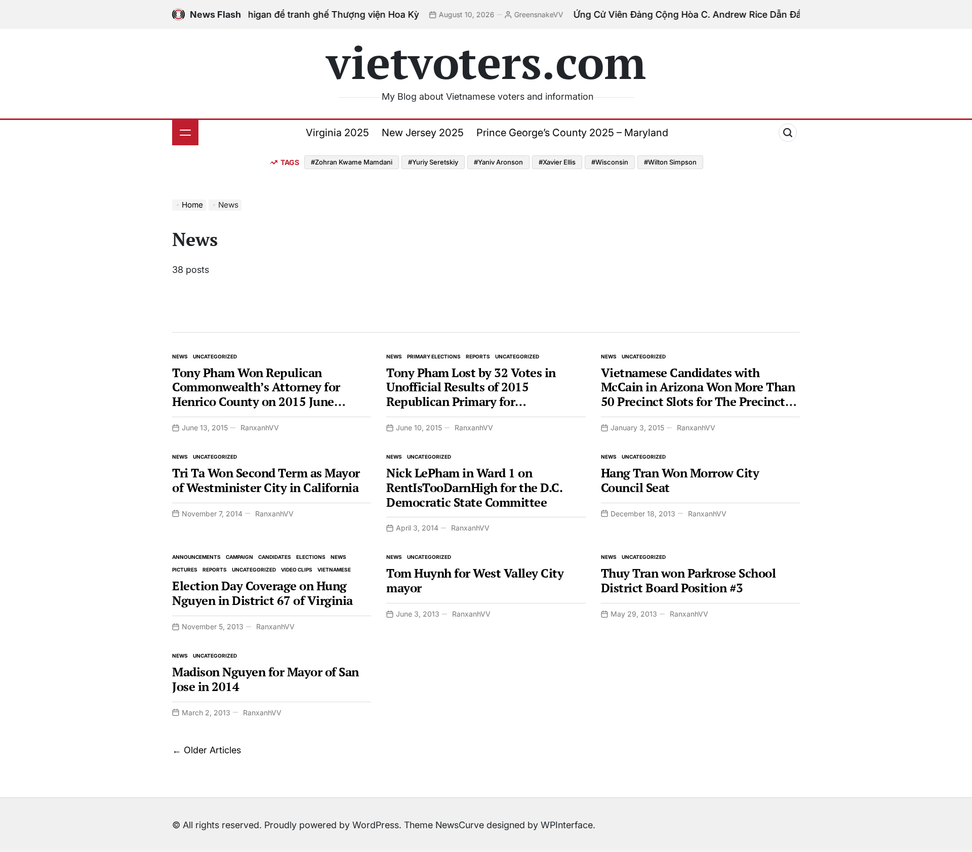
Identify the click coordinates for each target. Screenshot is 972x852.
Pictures (184, 569)
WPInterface (567, 825)
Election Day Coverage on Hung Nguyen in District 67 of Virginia (262, 593)
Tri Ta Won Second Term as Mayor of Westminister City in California (266, 480)
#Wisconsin (609, 162)
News (180, 356)
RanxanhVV (259, 427)
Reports (478, 356)
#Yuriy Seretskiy (433, 162)
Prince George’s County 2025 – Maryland (572, 133)
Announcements (196, 557)
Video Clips (296, 569)
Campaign (239, 557)
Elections (311, 557)
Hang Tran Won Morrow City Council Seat (680, 480)
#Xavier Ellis (557, 162)
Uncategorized (215, 356)
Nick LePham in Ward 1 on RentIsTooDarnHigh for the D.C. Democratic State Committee (474, 487)
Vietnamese (334, 569)
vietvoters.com (486, 62)
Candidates (274, 557)
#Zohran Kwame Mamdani (351, 162)
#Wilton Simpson (670, 162)
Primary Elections (434, 356)
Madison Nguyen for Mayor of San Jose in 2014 (265, 679)
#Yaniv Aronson (498, 162)
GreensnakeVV (508, 14)
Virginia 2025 (337, 133)
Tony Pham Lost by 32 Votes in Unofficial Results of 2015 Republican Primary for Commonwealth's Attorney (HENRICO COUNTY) (471, 401)
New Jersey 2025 (423, 133)
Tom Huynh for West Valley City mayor (474, 580)
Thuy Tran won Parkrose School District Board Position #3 (688, 580)
